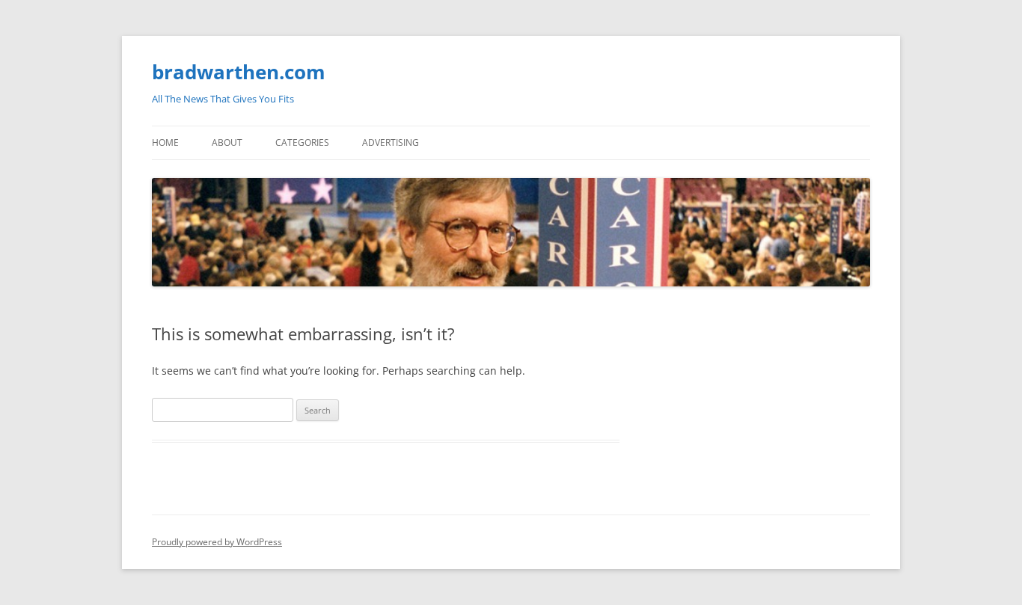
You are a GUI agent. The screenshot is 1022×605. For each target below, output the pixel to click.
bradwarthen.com (238, 71)
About (227, 142)
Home (165, 142)
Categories (302, 142)
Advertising (390, 142)
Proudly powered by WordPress (217, 541)
